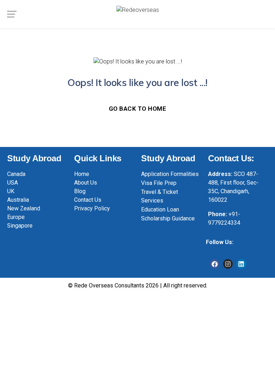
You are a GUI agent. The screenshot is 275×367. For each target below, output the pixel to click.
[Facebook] (214, 264)
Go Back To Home (138, 108)
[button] (253, 286)
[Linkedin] (241, 264)
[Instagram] (228, 264)
